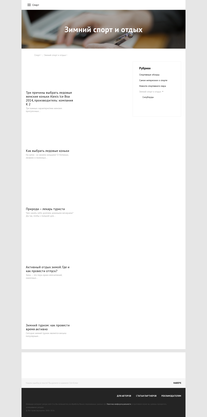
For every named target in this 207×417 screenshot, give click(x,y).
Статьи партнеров (146, 396)
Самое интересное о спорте (153, 80)
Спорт (35, 4)
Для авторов (124, 396)
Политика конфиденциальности (119, 404)
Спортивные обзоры (149, 74)
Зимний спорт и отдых (150, 91)
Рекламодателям (171, 396)
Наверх (177, 383)
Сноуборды (148, 97)
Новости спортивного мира (152, 85)
